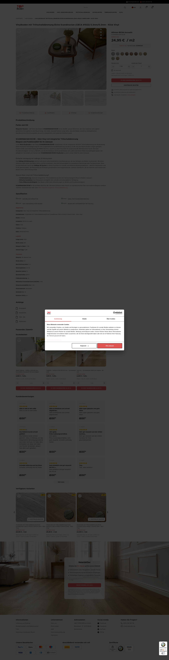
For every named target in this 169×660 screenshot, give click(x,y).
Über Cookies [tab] (111, 318)
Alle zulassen (110, 346)
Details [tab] (84, 318)
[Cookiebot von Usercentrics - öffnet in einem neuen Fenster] (114, 313)
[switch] (163, 653)
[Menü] (166, 643)
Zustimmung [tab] (58, 318)
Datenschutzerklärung (54, 340)
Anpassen (83, 346)
